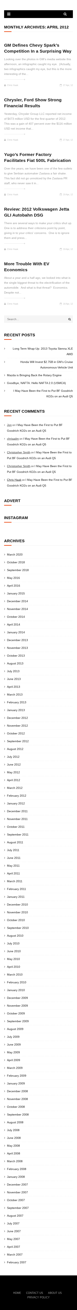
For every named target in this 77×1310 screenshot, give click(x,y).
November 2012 (17, 725)
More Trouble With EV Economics (26, 266)
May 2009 (13, 1052)
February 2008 (16, 1169)
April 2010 (13, 966)
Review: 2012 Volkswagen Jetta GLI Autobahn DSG (36, 212)
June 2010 (14, 951)
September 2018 (18, 570)
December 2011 (17, 811)
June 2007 (14, 1231)
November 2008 (17, 1099)
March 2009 (15, 1067)
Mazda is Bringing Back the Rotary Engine (34, 375)
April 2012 (13, 780)
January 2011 (16, 896)
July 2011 (13, 850)
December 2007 (17, 1184)
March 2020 (15, 554)
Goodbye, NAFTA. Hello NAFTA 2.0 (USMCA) (36, 383)
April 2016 (13, 585)
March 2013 (15, 694)
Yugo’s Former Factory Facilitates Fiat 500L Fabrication (37, 157)
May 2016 (13, 577)
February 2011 (16, 889)
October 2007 (16, 1200)
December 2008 (17, 1091)
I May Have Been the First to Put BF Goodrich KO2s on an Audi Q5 (43, 393)
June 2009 (14, 1044)
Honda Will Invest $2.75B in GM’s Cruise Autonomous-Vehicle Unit (46, 364)
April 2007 (13, 1246)
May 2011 (13, 865)
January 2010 (16, 990)
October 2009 (16, 1013)
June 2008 (14, 1137)
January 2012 (16, 803)
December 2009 (17, 997)
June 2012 (14, 764)
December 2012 (17, 717)
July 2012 (13, 756)
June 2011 (14, 857)
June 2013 (14, 679)
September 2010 (18, 927)
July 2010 (13, 943)
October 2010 (16, 920)
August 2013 (15, 663)
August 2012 (15, 749)
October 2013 (16, 655)
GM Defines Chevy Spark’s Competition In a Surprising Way (37, 48)
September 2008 (18, 1114)
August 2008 (15, 1122)
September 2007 (18, 1207)
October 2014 (16, 616)
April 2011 (13, 873)
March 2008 (15, 1161)
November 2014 (17, 609)
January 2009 (16, 1083)
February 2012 (16, 795)
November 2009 (17, 1005)
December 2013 (17, 640)
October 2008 (16, 1106)
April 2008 (13, 1153)
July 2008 (13, 1130)
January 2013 (16, 710)
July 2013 (13, 671)
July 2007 (13, 1223)
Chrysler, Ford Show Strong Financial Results (33, 102)
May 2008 (13, 1145)
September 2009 (18, 1021)
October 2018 (16, 562)
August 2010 (15, 935)
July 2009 (13, 1036)
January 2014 (16, 632)
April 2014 (13, 624)
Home (17, 1292)
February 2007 (16, 1262)
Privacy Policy (38, 1297)
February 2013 (16, 702)
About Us (55, 1292)
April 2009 (13, 1060)
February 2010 (16, 982)
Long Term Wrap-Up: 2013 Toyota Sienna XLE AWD (43, 351)
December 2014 (17, 601)
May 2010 (13, 959)
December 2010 (17, 904)
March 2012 (15, 787)
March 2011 (14, 881)
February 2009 (16, 1075)
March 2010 (15, 974)
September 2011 (18, 834)
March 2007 (15, 1254)
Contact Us (34, 1292)
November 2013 (17, 647)
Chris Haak (12, 85)
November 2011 (17, 819)
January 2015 (16, 593)
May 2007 (13, 1239)
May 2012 (13, 772)
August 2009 (15, 1029)
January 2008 (16, 1176)
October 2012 (16, 733)
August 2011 (15, 842)
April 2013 (13, 686)
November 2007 (17, 1192)
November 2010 (17, 912)
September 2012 (18, 741)
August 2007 (15, 1215)
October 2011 (16, 826)
